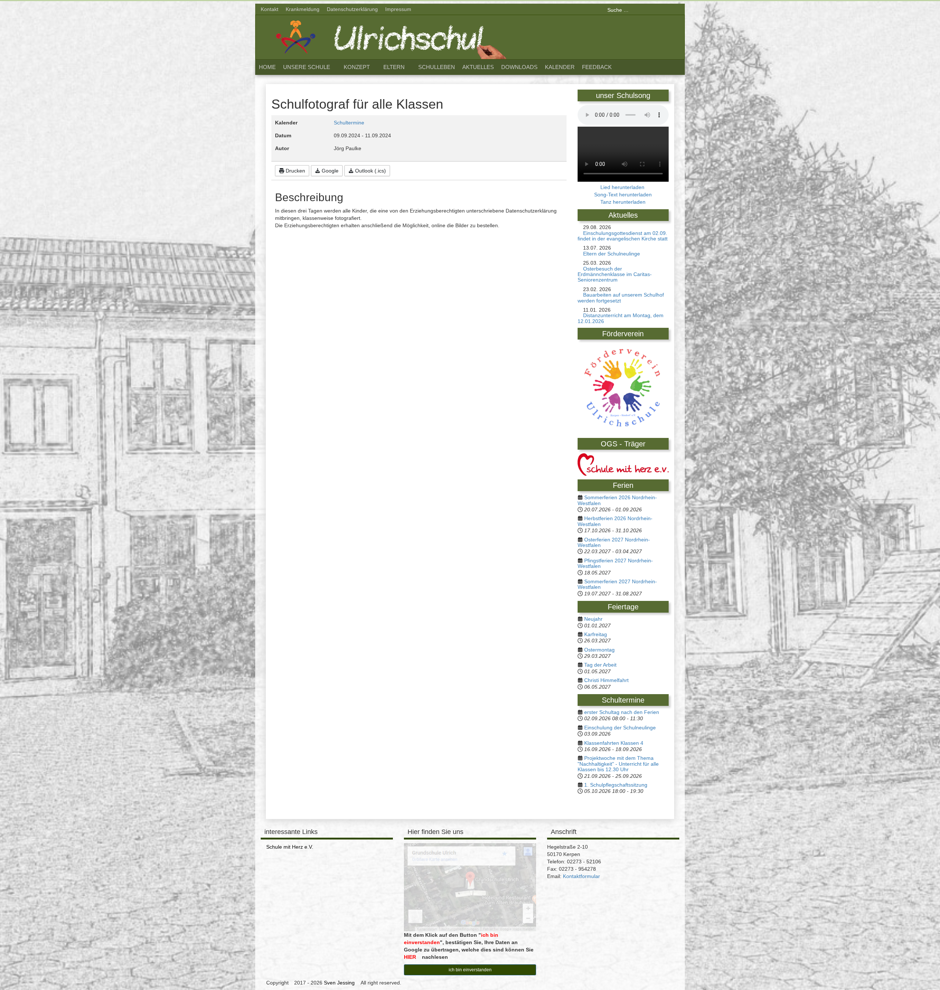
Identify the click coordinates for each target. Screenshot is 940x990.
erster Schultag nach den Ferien (621, 712)
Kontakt (269, 9)
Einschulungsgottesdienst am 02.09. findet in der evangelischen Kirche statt (623, 236)
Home (267, 67)
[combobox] (640, 10)
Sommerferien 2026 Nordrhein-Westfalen (617, 500)
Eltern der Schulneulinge (611, 254)
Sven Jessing (339, 983)
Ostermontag (599, 650)
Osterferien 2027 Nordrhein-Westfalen (614, 542)
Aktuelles (478, 67)
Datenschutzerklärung (352, 9)
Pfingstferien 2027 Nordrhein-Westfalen (615, 563)
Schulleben (436, 67)
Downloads (519, 67)
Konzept (357, 67)
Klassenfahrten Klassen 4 (613, 743)
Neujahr (593, 619)
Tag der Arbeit (600, 665)
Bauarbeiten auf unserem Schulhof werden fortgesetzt (621, 297)
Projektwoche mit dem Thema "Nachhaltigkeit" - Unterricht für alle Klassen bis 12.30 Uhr (618, 763)
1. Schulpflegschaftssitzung (615, 785)
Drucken (294, 171)
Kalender (560, 67)
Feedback (597, 67)
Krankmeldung (302, 9)
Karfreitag (595, 634)
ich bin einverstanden (470, 969)
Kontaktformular (581, 876)
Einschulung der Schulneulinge (620, 727)
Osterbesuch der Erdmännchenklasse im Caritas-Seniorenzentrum (615, 274)
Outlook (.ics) (370, 171)
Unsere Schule (306, 67)
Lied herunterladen (623, 187)
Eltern (394, 67)
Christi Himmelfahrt (606, 680)
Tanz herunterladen (623, 202)
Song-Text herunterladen (623, 194)
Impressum (398, 9)
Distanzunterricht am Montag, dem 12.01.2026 (621, 318)
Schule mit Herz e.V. (289, 847)
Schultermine (349, 123)
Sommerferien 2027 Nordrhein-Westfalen (617, 584)
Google (329, 171)
